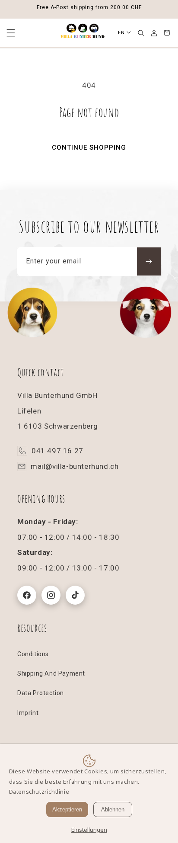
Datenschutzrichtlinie (39, 791)
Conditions (33, 654)
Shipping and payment (51, 673)
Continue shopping (89, 147)
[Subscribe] (149, 261)
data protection (40, 692)
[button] (140, 32)
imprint (27, 712)
